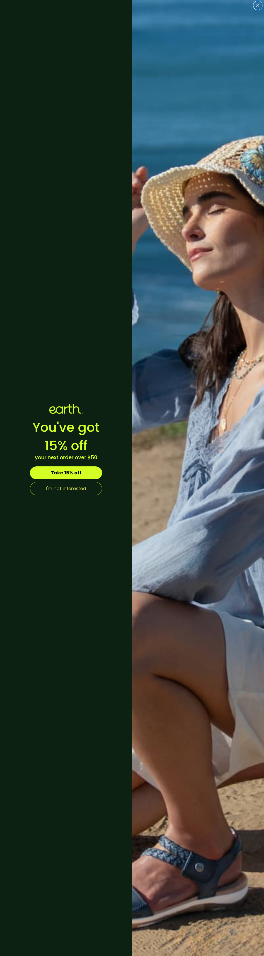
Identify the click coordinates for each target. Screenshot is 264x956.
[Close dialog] (258, 5)
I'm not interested (66, 488)
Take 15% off (66, 472)
